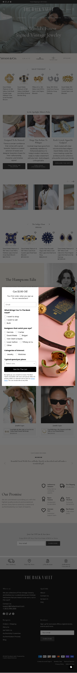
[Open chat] (71, 667)
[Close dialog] (73, 289)
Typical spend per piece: (15, 359)
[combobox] (19, 363)
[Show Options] (34, 363)
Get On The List (20, 369)
